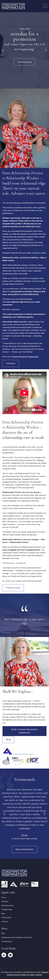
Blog (8, 739)
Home (3, 897)
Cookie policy (6, 941)
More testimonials (24, 849)
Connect (4, 922)
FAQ (3, 933)
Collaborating (6, 909)
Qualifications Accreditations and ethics (16, 937)
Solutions (10, 363)
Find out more (24, 62)
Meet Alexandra (7, 905)
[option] (24, 50)
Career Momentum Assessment (25, 356)
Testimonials (6, 918)
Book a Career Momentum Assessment (24, 731)
